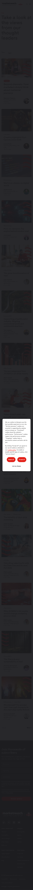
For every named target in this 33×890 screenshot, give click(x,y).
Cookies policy (12, 450)
